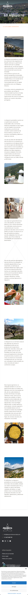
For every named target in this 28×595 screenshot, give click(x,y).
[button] (26, 568)
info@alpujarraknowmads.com (12, 534)
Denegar (14, 586)
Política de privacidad (12, 593)
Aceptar (14, 582)
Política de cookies (7, 558)
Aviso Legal (19, 593)
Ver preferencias (14, 590)
